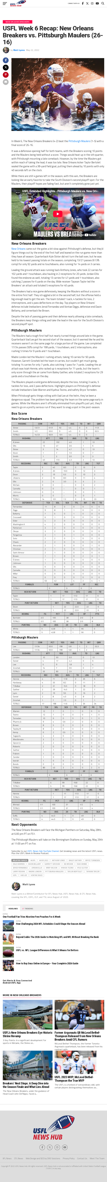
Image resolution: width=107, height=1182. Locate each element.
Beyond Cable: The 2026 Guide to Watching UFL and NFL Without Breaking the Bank (57, 937)
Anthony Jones (58, 860)
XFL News (7, 1158)
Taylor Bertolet (74, 871)
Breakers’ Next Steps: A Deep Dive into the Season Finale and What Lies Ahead (26, 1085)
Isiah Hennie (82, 864)
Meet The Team (97, 1158)
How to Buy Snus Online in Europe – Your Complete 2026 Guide (47, 963)
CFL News (18, 1158)
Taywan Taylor (92, 871)
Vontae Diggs (36, 875)
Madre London (35, 871)
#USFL (33, 860)
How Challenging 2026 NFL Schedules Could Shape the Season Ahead (50, 923)
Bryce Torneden (92, 860)
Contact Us (82, 1158)
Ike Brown (68, 864)
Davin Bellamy (34, 864)
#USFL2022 (43, 860)
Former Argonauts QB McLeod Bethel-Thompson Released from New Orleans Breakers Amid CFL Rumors (78, 1036)
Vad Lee (23, 875)
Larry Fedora (19, 871)
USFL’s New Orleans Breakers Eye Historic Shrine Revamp (27, 1034)
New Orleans (18, 249)
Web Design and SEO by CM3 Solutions (43, 1158)
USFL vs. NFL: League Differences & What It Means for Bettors (47, 950)
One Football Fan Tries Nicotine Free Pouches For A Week (31, 916)
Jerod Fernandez (20, 867)
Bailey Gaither (75, 860)
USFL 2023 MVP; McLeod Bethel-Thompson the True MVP (74, 1078)
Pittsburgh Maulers (79, 141)
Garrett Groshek (52, 864)
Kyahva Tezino (67, 867)
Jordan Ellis (36, 867)
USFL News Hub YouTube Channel (43, 851)
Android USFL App (12, 982)
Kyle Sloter (82, 867)
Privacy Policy (69, 1158)
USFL (15, 875)
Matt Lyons (19, 50)
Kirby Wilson (51, 867)
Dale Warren (19, 864)
